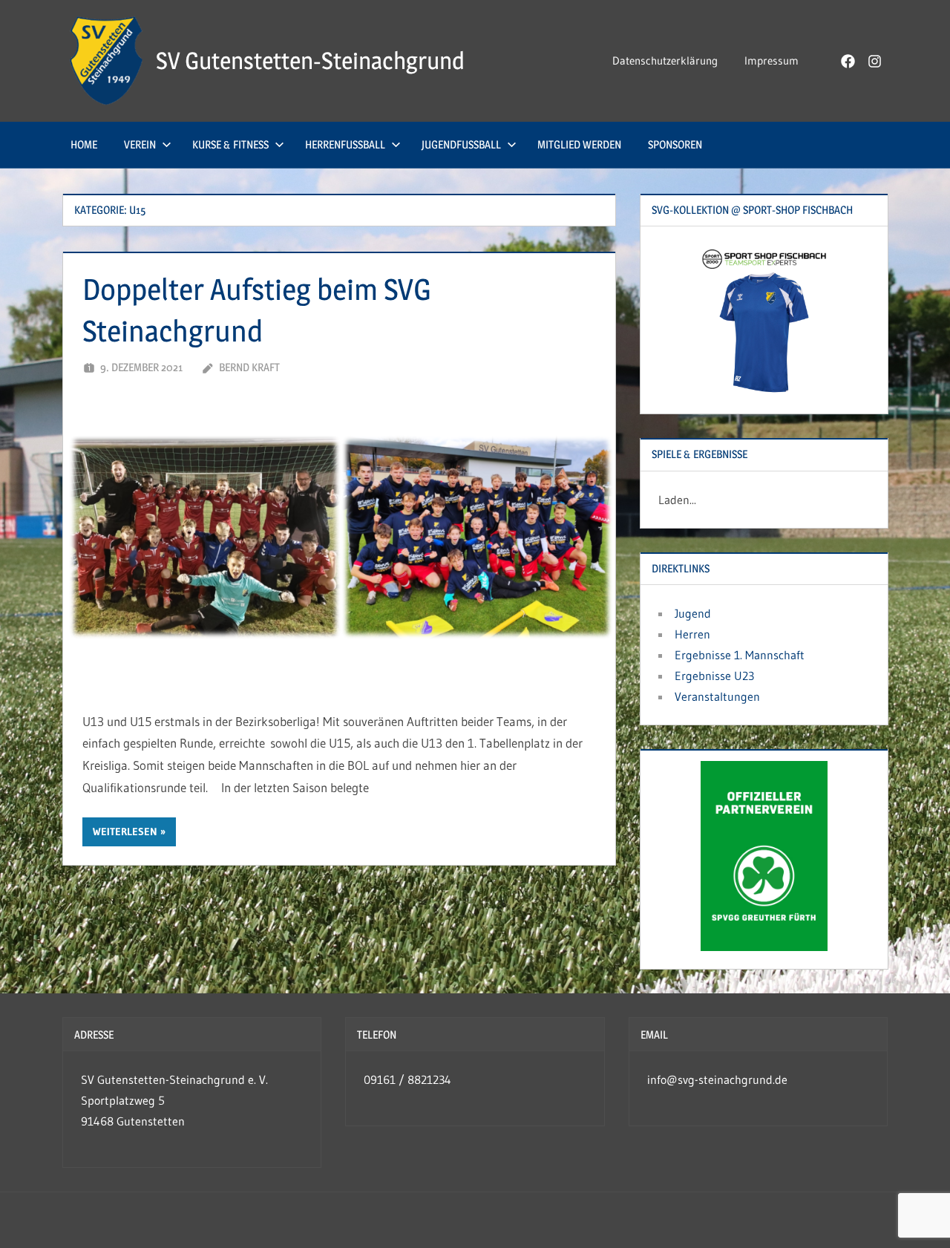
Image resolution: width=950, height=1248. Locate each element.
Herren (692, 634)
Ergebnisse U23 (714, 675)
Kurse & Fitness (230, 144)
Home (84, 144)
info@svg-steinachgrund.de (717, 1079)
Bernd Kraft (249, 367)
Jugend (693, 613)
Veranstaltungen (717, 696)
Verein (140, 144)
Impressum (771, 60)
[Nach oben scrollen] (914, 1212)
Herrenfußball (345, 144)
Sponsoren (675, 144)
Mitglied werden (579, 144)
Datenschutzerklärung (665, 60)
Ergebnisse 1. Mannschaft (740, 654)
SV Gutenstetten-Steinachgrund (310, 60)
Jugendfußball (461, 144)
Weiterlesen (125, 831)
